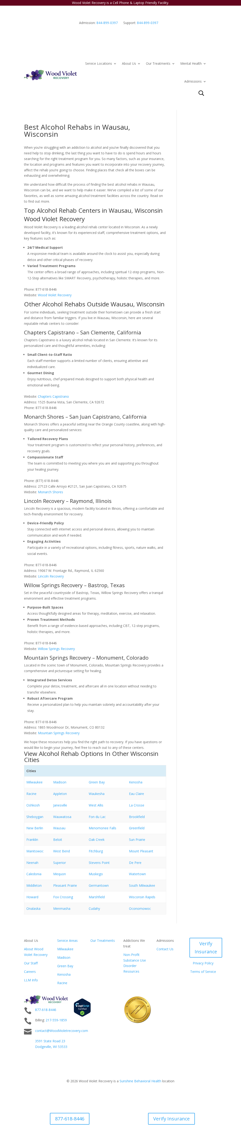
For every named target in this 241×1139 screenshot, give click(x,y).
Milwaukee (34, 782)
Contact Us (165, 949)
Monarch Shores (50, 492)
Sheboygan (34, 816)
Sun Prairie (137, 839)
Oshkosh (33, 805)
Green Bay (97, 782)
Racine (31, 793)
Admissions (193, 81)
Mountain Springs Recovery (59, 733)
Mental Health (191, 63)
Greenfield (137, 828)
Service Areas (67, 940)
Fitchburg (96, 851)
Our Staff (31, 963)
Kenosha (135, 782)
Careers (30, 971)
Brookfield (137, 816)
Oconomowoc (140, 908)
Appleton (60, 793)
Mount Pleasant (141, 851)
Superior (59, 862)
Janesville (60, 805)
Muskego (96, 874)
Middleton (34, 885)
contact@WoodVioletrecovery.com (61, 1030)
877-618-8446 (45, 1009)
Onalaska (33, 908)
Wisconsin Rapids (142, 897)
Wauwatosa (62, 816)
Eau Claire (136, 793)
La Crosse (136, 805)
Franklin (32, 839)
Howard (32, 897)
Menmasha (61, 908)
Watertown (137, 874)
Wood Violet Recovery (55, 295)
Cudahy (94, 908)
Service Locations (98, 63)
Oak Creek (96, 839)
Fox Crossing (63, 897)
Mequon (59, 874)
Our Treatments (158, 63)
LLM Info (31, 980)
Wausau (59, 828)
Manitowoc (35, 851)
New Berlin (34, 828)
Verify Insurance (206, 947)
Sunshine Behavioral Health (140, 1081)
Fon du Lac (97, 816)
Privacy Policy (203, 963)
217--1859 (56, 1020)
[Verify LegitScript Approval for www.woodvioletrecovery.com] (82, 1015)
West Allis (96, 805)
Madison (59, 782)
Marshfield (97, 897)
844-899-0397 (107, 22)
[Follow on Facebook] (213, 999)
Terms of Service (203, 971)
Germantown (99, 885)
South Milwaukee (142, 885)
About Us (129, 63)
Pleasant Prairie (65, 885)
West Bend (61, 851)
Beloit (57, 839)
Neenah (32, 862)
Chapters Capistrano (53, 396)
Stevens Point (99, 862)
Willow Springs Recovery (56, 648)
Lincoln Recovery (51, 576)
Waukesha (96, 793)
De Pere (135, 862)
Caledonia (33, 874)
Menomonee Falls (102, 828)
